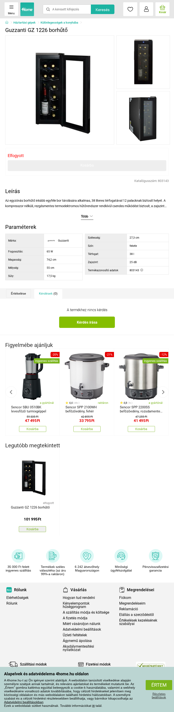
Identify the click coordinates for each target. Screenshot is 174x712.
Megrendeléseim (132, 603)
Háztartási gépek (24, 22)
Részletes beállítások (159, 695)
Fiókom (125, 597)
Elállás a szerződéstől (136, 614)
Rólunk (11, 603)
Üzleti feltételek (75, 635)
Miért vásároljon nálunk (81, 623)
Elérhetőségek (17, 597)
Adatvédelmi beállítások (82, 629)
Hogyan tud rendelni (79, 597)
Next (163, 392)
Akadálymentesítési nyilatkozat (78, 648)
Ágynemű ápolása (77, 640)
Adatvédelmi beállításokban (24, 702)
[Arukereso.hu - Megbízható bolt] (150, 665)
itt (93, 705)
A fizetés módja (75, 618)
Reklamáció (128, 609)
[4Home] (8, 23)
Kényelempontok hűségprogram (76, 605)
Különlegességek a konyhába (59, 22)
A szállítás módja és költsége (86, 612)
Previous (11, 392)
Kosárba (87, 165)
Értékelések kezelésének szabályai (138, 622)
